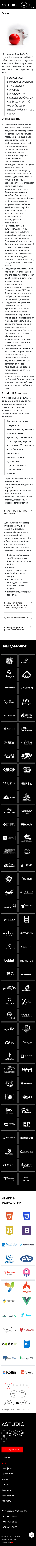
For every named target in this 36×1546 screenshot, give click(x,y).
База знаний (8, 1495)
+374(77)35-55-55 (9, 1521)
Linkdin (9, 1433)
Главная (6, 1457)
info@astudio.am (9, 1516)
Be (15, 1433)
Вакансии (6, 1490)
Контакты (6, 1500)
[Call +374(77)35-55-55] (24, 5)
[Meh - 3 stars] (20, 1385)
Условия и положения (9, 1539)
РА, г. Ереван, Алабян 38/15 (15, 1511)
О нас (4, 1462)
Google (4, 1439)
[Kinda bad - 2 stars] (17, 1385)
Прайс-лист (7, 1473)
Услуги (5, 1479)
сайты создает (9, 60)
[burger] (31, 4)
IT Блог (5, 1484)
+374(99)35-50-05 (9, 1527)
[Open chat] (31, 1535)
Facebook (4, 1433)
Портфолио (7, 1468)
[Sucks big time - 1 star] (13, 1385)
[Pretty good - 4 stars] (23, 1385)
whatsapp (21, 1433)
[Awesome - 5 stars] (26, 1385)
